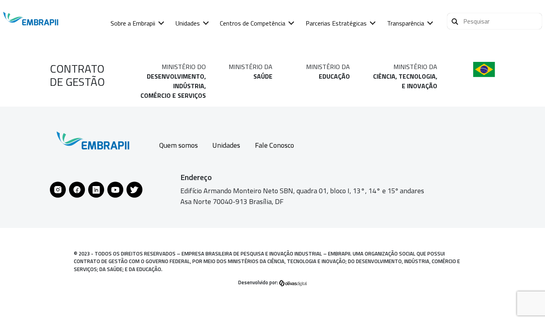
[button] (494, 21)
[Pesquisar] (454, 20)
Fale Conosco (274, 145)
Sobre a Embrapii (133, 23)
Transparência (405, 23)
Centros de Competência (252, 23)
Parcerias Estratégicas (336, 23)
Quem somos (178, 145)
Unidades (188, 23)
